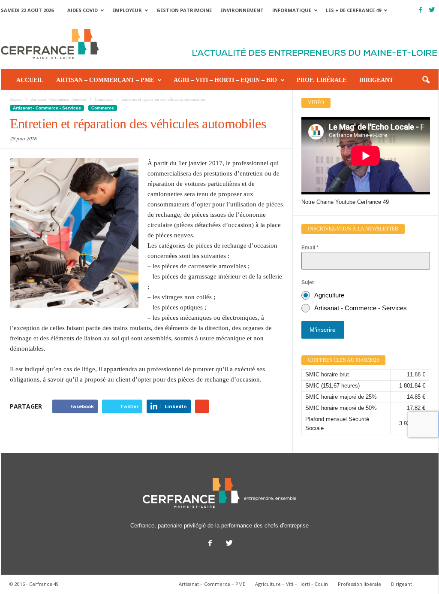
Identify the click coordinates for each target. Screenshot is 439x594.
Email (310, 248)
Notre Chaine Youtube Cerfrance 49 (345, 202)
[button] (425, 80)
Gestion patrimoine (184, 10)
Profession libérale (359, 584)
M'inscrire (323, 329)
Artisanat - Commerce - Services (47, 108)
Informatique (291, 10)
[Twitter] (432, 10)
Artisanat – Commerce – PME (212, 584)
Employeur (127, 10)
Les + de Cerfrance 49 (353, 10)
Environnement (242, 10)
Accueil (29, 80)
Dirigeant (376, 80)
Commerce (102, 108)
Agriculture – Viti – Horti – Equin (291, 584)
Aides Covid (82, 10)
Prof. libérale (321, 80)
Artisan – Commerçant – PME (105, 80)
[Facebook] (420, 10)
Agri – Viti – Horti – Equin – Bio (225, 80)
